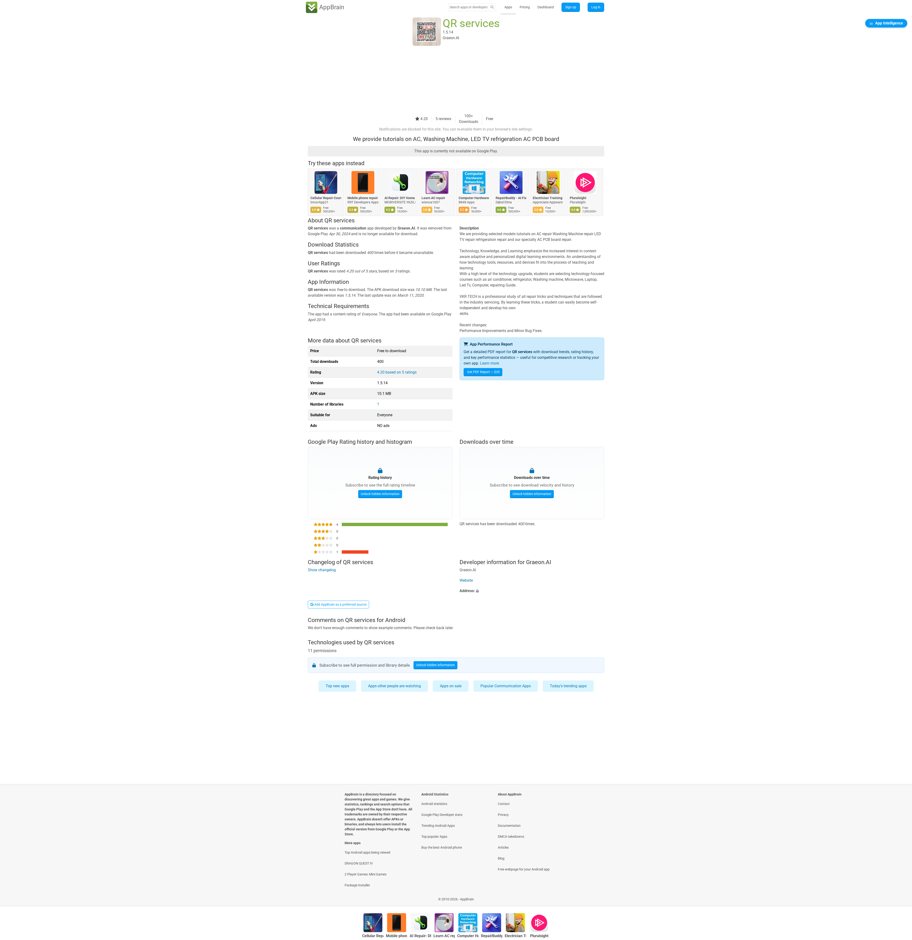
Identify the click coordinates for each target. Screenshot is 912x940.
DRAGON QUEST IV (359, 863)
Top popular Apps (434, 836)
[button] (532, 591)
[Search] (492, 7)
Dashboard (545, 7)
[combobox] (469, 7)
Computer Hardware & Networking (474, 198)
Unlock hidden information (380, 494)
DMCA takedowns (511, 836)
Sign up (570, 7)
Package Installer (357, 885)
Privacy (503, 815)
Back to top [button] (900, 896)
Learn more (489, 363)
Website (466, 580)
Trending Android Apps (438, 826)
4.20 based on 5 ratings (397, 372)
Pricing (525, 7)
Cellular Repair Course (325, 198)
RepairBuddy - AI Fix (511, 198)
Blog (501, 858)
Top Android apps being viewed (367, 852)
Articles (503, 847)
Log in (595, 7)
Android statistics (434, 804)
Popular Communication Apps (505, 686)
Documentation (509, 826)
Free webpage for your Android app (524, 869)
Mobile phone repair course (362, 198)
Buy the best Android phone (441, 847)
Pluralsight (578, 198)
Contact (504, 804)
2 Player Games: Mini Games (365, 874)
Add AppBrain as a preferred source (340, 604)
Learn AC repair (433, 198)
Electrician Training (547, 198)
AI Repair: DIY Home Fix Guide (400, 198)
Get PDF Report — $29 (483, 372)
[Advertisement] (450, 80)
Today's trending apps (568, 686)
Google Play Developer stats (441, 815)
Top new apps (337, 686)
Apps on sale (450, 686)
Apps (508, 7)
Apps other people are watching (394, 686)
